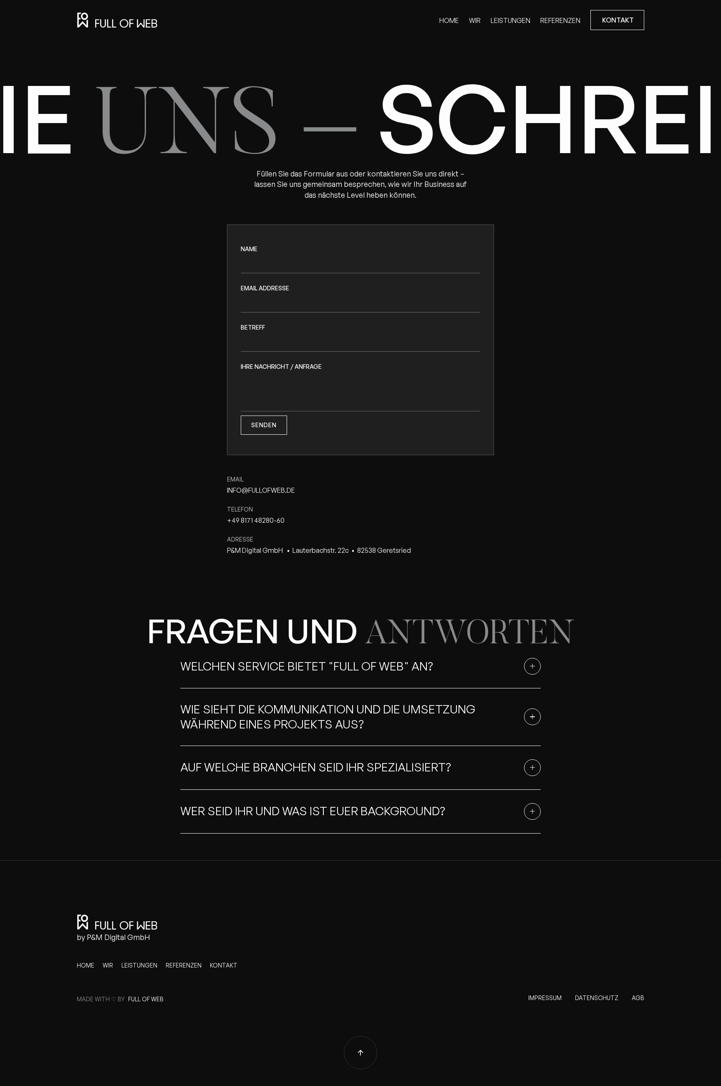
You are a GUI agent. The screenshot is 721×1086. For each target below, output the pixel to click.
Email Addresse (265, 288)
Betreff (253, 327)
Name (249, 248)
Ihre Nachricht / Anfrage (281, 366)
